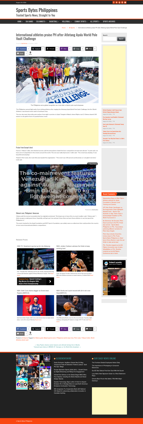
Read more (38, 320)
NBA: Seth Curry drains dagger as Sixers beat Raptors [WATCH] (33, 291)
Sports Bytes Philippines (36, 9)
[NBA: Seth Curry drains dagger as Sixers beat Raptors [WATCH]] (35, 305)
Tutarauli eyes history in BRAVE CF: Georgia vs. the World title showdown (57, 347)
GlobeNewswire (63, 358)
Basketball (53, 21)
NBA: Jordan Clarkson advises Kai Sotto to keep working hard (73, 247)
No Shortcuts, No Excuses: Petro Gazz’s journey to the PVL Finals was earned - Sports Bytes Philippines (113, 224)
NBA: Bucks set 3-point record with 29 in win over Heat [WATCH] (73, 291)
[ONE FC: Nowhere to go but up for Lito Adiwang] (35, 260)
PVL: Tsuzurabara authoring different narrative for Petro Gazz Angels (113, 229)
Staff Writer (24, 43)
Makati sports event (50, 338)
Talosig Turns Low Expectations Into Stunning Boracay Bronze (112, 132)
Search (105, 35)
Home (19, 21)
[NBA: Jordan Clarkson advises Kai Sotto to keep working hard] (74, 261)
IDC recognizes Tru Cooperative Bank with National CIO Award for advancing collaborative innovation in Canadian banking (70, 391)
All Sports (94, 21)
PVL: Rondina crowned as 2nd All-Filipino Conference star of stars (112, 251)
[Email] (125, 2)
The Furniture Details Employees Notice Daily (106, 362)
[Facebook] (114, 2)
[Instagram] (122, 2)
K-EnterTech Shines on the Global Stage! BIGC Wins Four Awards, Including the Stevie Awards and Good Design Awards (70, 377)
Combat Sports (80, 21)
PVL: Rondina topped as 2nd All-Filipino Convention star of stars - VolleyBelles (113, 247)
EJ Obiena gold (38, 338)
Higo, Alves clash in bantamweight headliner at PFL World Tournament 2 (113, 216)
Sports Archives (109, 21)
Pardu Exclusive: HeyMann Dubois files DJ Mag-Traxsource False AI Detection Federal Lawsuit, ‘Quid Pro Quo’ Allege (70, 364)
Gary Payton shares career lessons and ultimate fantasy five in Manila (57, 345)
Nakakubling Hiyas (108, 198)
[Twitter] (116, 2)
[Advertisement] (57, 132)
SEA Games (29, 21)
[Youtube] (119, 2)
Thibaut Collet (85, 338)
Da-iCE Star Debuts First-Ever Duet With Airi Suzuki (108, 371)
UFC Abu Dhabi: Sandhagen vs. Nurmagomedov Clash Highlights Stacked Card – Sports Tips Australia (113, 210)
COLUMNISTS (40, 21)
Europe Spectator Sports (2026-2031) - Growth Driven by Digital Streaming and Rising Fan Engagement (70, 371)
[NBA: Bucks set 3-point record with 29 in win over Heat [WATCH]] (74, 305)
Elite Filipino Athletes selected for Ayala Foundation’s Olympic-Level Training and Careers (113, 201)
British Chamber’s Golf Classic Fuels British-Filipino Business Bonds (112, 111)
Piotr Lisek (77, 338)
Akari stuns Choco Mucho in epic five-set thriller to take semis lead (113, 240)
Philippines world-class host (65, 338)
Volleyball (66, 21)
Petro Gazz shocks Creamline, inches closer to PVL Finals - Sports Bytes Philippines (112, 236)
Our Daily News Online (105, 358)
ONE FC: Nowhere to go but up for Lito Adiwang (33, 246)
